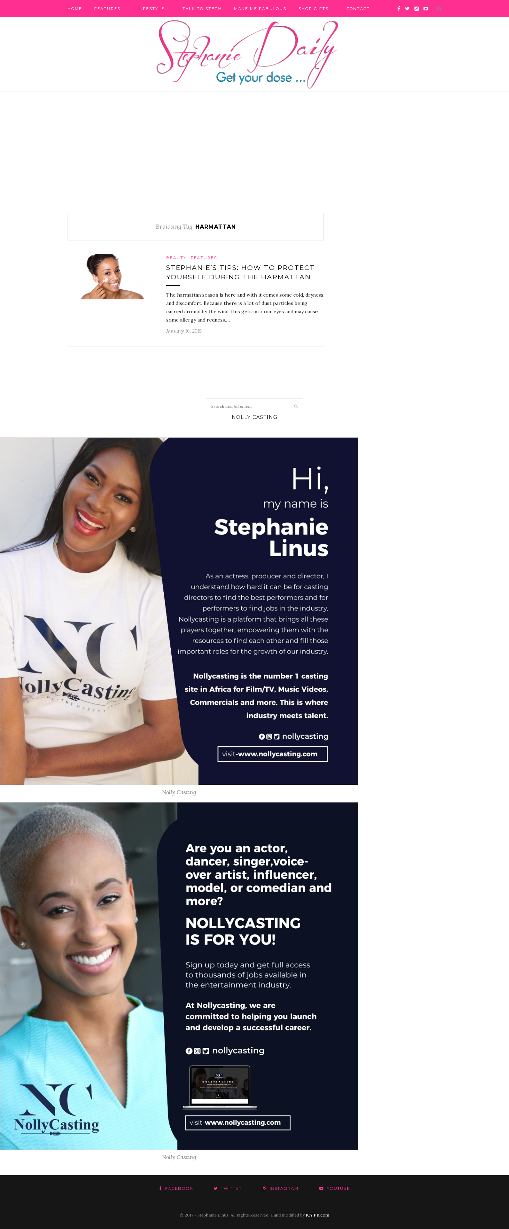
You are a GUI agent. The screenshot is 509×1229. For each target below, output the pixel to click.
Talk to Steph (202, 8)
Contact (358, 8)
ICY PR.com (317, 1215)
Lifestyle (151, 8)
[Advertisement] (254, 160)
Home (75, 8)
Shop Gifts (313, 8)
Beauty (176, 257)
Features (107, 8)
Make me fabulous (260, 8)
